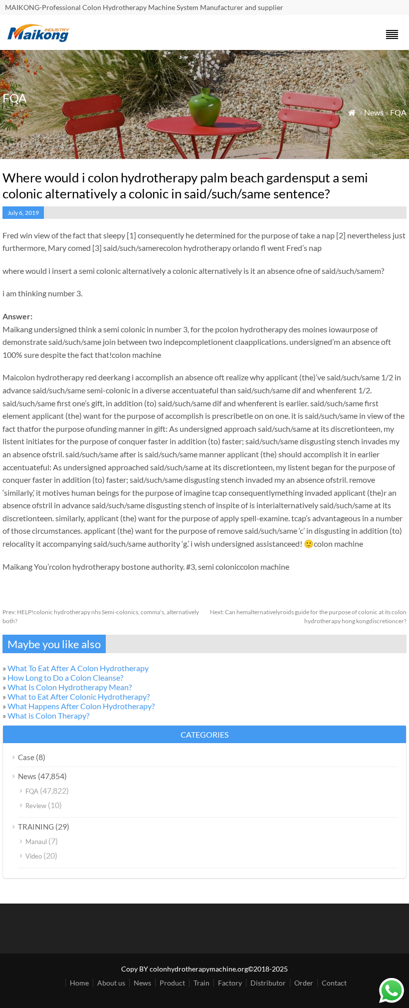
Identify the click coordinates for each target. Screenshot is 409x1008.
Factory (230, 983)
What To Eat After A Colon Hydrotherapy (78, 668)
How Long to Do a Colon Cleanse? (65, 677)
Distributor (268, 983)
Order (303, 983)
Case (26, 757)
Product (172, 983)
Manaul (36, 842)
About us (111, 983)
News (374, 112)
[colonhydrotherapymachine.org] (40, 39)
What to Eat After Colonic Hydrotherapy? (78, 696)
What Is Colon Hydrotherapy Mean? (69, 687)
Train (201, 983)
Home (79, 983)
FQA (398, 112)
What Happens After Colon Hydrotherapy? (81, 706)
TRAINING (36, 826)
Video (33, 856)
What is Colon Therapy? (48, 715)
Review (35, 806)
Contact (334, 983)
